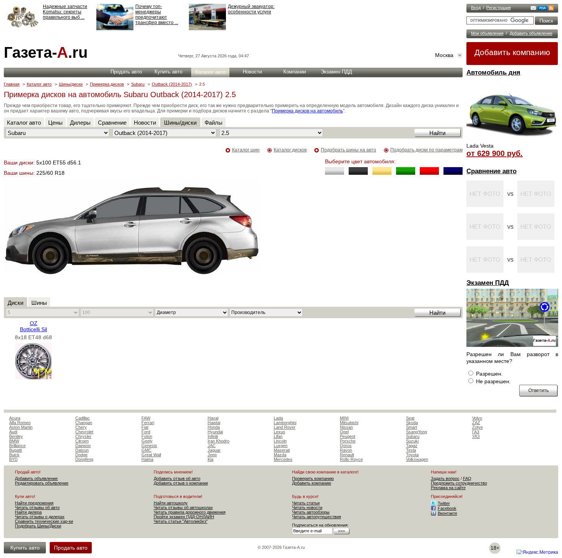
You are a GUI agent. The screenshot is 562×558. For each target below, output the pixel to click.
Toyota (412, 454)
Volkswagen (417, 459)
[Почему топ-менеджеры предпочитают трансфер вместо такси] (114, 28)
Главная (11, 84)
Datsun (82, 450)
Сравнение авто (491, 171)
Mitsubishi (349, 422)
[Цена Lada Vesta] (512, 140)
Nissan (346, 427)
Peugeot (347, 436)
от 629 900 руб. (494, 153)
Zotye (477, 427)
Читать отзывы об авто (37, 507)
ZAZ (476, 422)
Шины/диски (71, 84)
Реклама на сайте (448, 487)
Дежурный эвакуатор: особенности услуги (251, 9)
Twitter (444, 503)
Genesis (149, 445)
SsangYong (416, 431)
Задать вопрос (445, 478)
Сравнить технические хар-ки (44, 521)
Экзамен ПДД (487, 282)
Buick (14, 454)
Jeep (212, 454)
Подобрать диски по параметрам (426, 150)
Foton (146, 436)
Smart (411, 427)
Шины (39, 302)
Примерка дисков (107, 84)
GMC (146, 450)
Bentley (16, 436)
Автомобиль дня (493, 72)
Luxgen (280, 445)
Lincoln (280, 441)
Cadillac (82, 418)
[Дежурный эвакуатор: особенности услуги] (207, 28)
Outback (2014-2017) (172, 84)
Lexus (279, 431)
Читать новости (307, 507)
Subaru (138, 84)
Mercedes (283, 459)
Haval (213, 418)
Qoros (346, 445)
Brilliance (17, 445)
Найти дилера (28, 512)
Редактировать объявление (41, 483)
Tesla (411, 450)
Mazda (280, 454)
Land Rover (285, 427)
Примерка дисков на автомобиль (307, 111)
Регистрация (498, 7)
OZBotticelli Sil (33, 326)
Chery (81, 427)
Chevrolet (84, 431)
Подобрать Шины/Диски (38, 526)
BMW (14, 441)
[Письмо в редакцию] (533, 9)
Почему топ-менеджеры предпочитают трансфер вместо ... (156, 14)
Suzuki (412, 441)
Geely (147, 441)
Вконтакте (447, 513)
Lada (278, 418)
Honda (214, 427)
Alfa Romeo (20, 422)
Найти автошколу (171, 503)
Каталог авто (210, 72)
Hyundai (215, 431)
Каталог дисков (290, 150)
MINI (344, 418)
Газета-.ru (46, 52)
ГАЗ (475, 431)
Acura (14, 418)
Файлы (214, 122)
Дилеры (80, 122)
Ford (145, 431)
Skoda (412, 422)
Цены (55, 122)
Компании (294, 72)
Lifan (278, 436)
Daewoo (83, 445)
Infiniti (213, 436)
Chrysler (83, 436)
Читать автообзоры (311, 512)
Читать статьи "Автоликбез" (181, 521)
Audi (13, 431)
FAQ (467, 478)
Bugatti (15, 450)
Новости (252, 72)
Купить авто (168, 72)
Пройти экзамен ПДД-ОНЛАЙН (184, 516)
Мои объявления (487, 33)
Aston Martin (20, 427)
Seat (410, 418)
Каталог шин (246, 150)
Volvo (477, 418)
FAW (145, 418)
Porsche (348, 441)
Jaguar (214, 450)
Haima (147, 459)
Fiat (144, 427)
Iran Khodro (218, 441)
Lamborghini (285, 422)
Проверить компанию (313, 478)
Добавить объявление (531, 33)
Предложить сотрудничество (459, 483)
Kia (210, 459)
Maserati (282, 450)
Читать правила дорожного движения (190, 512)
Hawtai (214, 422)
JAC (212, 445)
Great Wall (151, 454)
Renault (347, 454)
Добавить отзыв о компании (181, 483)
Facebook (447, 508)
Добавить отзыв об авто (177, 478)
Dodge (81, 454)
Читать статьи (306, 503)
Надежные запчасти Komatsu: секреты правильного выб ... (65, 12)
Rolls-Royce (351, 459)
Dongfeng (84, 459)
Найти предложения (34, 503)
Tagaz (411, 445)
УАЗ (476, 436)
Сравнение (112, 122)
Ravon (346, 450)
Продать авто (126, 72)
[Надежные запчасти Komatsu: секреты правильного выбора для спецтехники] (22, 28)
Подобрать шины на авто (348, 150)
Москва (444, 55)
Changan (83, 422)
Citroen (82, 441)
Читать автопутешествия (316, 516)
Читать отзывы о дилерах (40, 516)
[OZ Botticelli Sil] (33, 377)
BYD (13, 459)
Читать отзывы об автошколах (183, 507)
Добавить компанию (512, 52)
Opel (344, 431)
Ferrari (147, 422)
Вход (476, 7)
